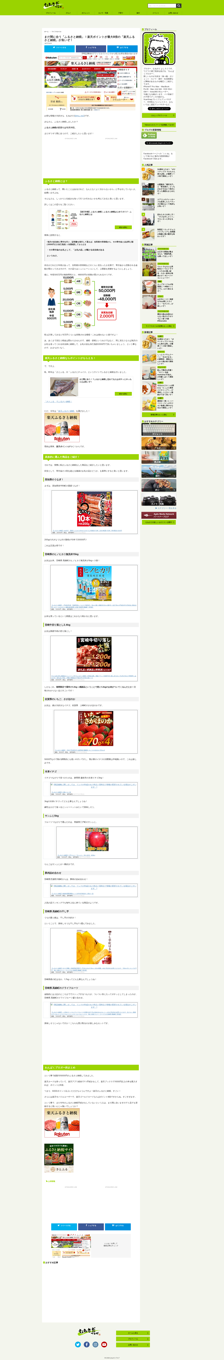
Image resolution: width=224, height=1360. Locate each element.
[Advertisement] (112, 21)
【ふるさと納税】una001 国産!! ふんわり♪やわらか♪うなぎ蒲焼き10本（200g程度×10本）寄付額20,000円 (87, 530)
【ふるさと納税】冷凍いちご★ (61, 792)
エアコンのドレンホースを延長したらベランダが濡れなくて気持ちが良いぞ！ (166, 202)
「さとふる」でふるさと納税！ (58, 401)
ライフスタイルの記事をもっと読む (159, 326)
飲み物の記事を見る (159, 457)
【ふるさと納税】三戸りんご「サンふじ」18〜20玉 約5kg (76, 855)
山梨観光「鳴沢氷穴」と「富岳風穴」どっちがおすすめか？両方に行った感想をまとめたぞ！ (166, 189)
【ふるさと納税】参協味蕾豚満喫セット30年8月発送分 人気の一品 (72, 893)
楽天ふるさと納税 (66, 411)
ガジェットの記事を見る (159, 429)
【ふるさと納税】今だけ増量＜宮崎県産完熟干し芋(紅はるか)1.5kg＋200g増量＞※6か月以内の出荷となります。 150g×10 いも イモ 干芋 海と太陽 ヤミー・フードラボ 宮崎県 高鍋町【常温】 (94, 969)
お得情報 (51, 1181)
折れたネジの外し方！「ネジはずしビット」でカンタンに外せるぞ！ (166, 217)
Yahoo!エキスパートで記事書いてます (159, 125)
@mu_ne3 (79, 116)
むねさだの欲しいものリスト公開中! (159, 522)
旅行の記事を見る (159, 471)
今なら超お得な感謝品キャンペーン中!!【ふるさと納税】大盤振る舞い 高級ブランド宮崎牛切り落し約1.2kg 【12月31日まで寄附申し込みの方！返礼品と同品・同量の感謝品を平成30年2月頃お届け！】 (93, 677)
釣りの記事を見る (159, 485)
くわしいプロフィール (159, 115)
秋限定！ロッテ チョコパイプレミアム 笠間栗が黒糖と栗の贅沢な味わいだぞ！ (166, 232)
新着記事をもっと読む (159, 415)
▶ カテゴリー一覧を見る (165, 508)
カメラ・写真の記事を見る (159, 499)
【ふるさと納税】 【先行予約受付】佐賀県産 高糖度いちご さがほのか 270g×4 (80, 750)
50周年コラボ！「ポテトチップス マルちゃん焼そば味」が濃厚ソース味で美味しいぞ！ (166, 172)
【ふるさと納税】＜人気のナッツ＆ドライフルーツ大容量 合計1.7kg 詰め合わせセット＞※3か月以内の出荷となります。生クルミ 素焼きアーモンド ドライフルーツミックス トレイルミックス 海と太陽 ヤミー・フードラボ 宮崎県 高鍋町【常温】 (93, 1013)
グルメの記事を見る (159, 443)
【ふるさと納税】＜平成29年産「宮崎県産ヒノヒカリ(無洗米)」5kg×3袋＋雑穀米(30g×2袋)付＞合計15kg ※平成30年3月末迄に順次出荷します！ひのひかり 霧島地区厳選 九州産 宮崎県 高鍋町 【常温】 (93, 606)
